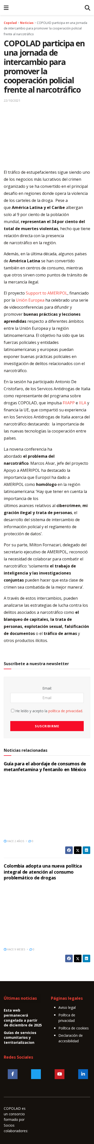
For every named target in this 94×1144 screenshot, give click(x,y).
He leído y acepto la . (48, 710)
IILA (82, 403)
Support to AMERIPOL (46, 293)
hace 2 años (15, 841)
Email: (47, 688)
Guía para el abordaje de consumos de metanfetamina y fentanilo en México (45, 766)
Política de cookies (73, 1028)
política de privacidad (65, 710)
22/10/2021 (12, 100)
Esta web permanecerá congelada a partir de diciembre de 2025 (23, 1017)
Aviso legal (67, 1007)
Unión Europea (30, 300)
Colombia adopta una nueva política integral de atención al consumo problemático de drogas (43, 872)
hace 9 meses (15, 949)
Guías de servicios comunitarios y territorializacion (20, 1037)
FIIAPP (69, 403)
